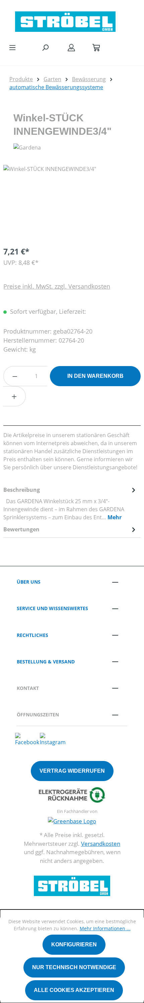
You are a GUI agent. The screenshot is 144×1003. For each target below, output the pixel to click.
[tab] (70, 503)
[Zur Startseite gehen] (65, 20)
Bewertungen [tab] (21, 529)
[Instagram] (53, 739)
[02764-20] (72, 202)
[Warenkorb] (96, 47)
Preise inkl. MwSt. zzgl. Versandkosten (56, 286)
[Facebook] (27, 739)
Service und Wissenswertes (52, 608)
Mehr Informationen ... (105, 928)
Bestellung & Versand (46, 661)
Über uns (29, 582)
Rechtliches (32, 635)
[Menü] (12, 47)
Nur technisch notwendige (74, 967)
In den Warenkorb (95, 376)
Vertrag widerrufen (72, 771)
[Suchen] (45, 47)
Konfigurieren (74, 944)
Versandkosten (100, 843)
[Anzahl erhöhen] (14, 396)
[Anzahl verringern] (14, 376)
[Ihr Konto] (71, 47)
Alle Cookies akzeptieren (74, 990)
